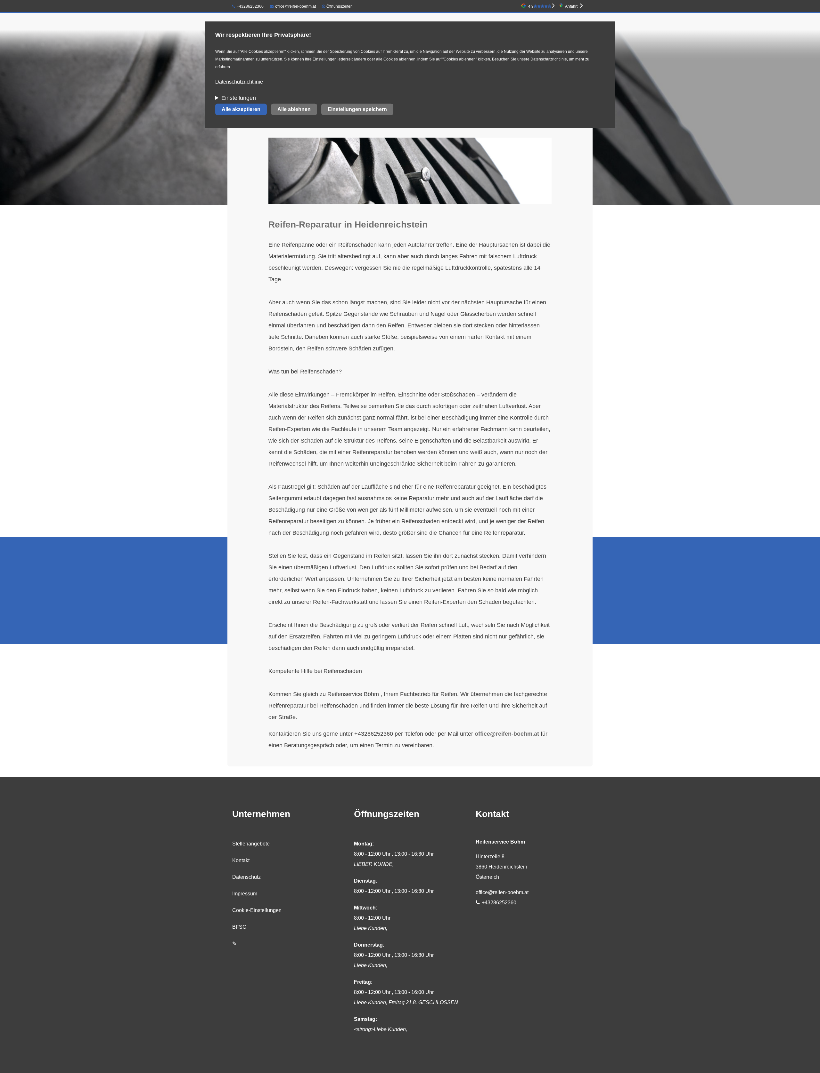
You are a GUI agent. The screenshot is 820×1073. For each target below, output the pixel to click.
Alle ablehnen (294, 109)
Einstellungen (238, 98)
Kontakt (241, 860)
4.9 (531, 6)
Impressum (244, 893)
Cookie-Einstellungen (257, 910)
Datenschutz (246, 877)
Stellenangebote (251, 843)
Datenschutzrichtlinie (239, 81)
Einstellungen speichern (357, 109)
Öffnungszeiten (339, 6)
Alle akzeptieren (241, 109)
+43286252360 (250, 6)
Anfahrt (571, 6)
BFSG (239, 927)
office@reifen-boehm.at (295, 6)
